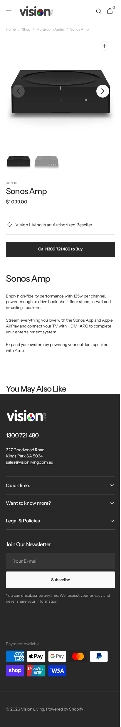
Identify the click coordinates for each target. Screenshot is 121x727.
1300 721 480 (22, 435)
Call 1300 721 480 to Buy (58, 249)
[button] (8, 11)
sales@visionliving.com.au (29, 462)
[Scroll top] (109, 720)
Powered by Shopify (64, 709)
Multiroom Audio (50, 29)
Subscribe (58, 579)
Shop (26, 29)
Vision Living (32, 709)
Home (11, 29)
